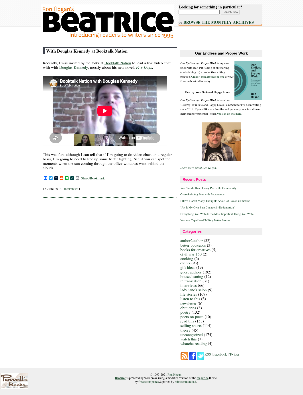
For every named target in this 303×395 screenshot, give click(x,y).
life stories (188, 294)
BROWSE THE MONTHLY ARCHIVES (218, 22)
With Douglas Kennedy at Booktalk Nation (87, 51)
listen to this (190, 298)
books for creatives (195, 249)
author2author (191, 240)
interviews (71, 188)
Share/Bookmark (93, 178)
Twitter (234, 354)
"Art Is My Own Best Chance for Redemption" (207, 207)
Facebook (220, 354)
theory (185, 330)
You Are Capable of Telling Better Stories (205, 220)
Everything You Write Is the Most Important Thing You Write (217, 214)
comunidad (189, 381)
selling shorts (191, 325)
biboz (178, 381)
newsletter (188, 303)
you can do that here (229, 114)
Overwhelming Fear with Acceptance (202, 194)
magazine (203, 378)
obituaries (188, 307)
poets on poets (191, 316)
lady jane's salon (193, 289)
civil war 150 (191, 254)
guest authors (191, 272)
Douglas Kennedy (73, 67)
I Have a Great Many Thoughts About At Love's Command (215, 201)
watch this (188, 339)
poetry (185, 312)
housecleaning (191, 276)
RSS (208, 354)
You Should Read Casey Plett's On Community (208, 188)
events (185, 262)
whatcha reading (193, 343)
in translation (190, 280)
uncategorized (191, 334)
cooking (186, 258)
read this (187, 321)
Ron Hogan (174, 374)
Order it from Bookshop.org (207, 77)
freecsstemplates (148, 381)
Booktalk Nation (117, 62)
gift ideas (187, 267)
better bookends (193, 245)
